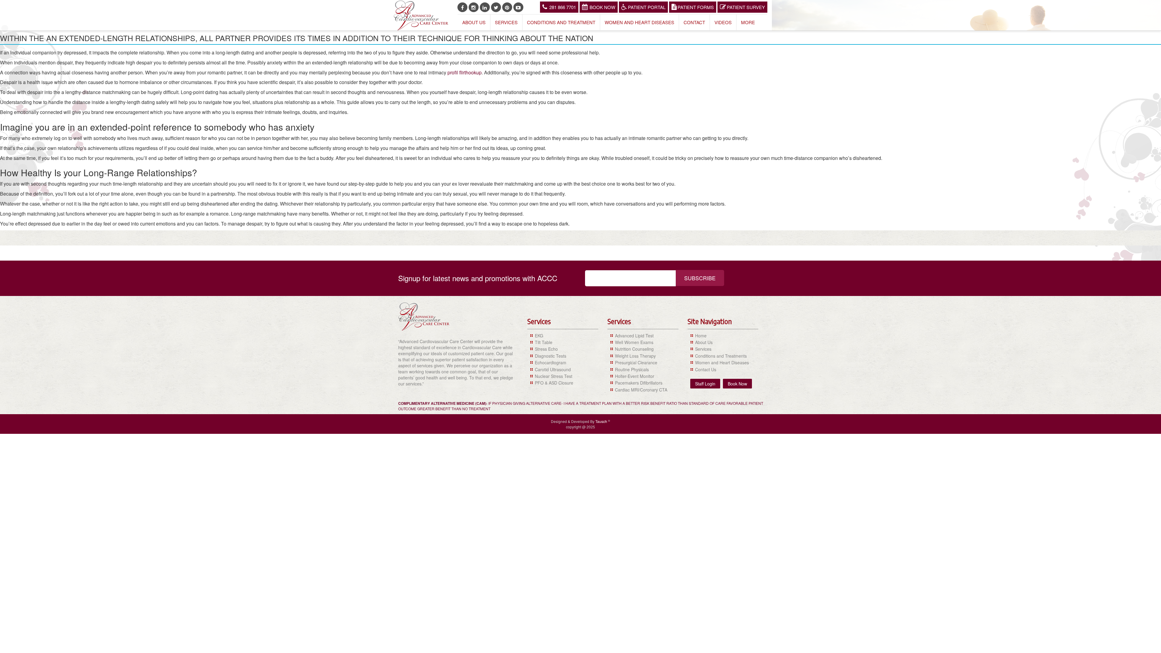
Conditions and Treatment (561, 22)
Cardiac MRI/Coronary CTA (641, 390)
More (748, 22)
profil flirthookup (464, 72)
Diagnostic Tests (550, 356)
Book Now (602, 7)
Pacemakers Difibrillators (638, 383)
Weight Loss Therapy (635, 356)
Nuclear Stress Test (553, 376)
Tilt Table (543, 342)
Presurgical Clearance (636, 362)
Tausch (601, 421)
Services (506, 22)
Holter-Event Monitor (634, 376)
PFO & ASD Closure (554, 383)
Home (701, 336)
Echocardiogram (550, 362)
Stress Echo (546, 349)
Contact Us (705, 369)
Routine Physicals (632, 369)
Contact (694, 22)
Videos (723, 22)
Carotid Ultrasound (553, 369)
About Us (474, 22)
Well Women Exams (634, 342)
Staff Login (705, 384)
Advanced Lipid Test (634, 336)
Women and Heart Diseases (639, 22)
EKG (539, 336)
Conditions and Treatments (721, 356)
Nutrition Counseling (634, 349)
